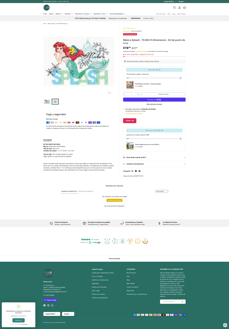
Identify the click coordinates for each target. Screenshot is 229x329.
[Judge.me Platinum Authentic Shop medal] (107, 241)
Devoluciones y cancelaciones (137, 294)
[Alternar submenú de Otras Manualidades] (125, 14)
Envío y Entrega (97, 276)
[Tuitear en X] (132, 171)
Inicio (45, 14)
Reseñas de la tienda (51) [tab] (85, 191)
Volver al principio (114, 258)
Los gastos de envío (141, 51)
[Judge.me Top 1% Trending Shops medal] (138, 241)
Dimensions (126, 31)
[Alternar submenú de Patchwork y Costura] (91, 14)
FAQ (168, 14)
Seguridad (95, 283)
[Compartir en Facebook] (136, 171)
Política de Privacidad (99, 287)
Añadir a (128, 120)
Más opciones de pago (154, 104)
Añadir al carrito (164, 94)
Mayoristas (130, 290)
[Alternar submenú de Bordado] (72, 14)
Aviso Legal (96, 290)
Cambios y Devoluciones (100, 280)
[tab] (47, 140)
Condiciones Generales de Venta (103, 273)
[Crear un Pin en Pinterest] (139, 171)
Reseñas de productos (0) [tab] (69, 191)
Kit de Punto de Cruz (129, 28)
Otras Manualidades (116, 14)
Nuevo (51, 14)
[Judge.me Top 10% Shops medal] (145, 241)
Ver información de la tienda (134, 113)
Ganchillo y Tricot (99, 14)
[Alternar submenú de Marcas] (62, 14)
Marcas (58, 14)
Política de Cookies (98, 294)
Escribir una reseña (114, 200)
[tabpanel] (78, 157)
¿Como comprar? (132, 287)
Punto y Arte (50, 322)
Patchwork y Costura (82, 14)
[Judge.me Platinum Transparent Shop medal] (115, 241)
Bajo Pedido (181, 14)
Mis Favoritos (160, 14)
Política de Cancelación (100, 298)
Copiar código (149, 18)
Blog (173, 14)
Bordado (68, 14)
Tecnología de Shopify (59, 322)
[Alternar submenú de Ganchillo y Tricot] (107, 14)
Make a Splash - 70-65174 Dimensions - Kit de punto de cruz (58, 23)
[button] (185, 8)
